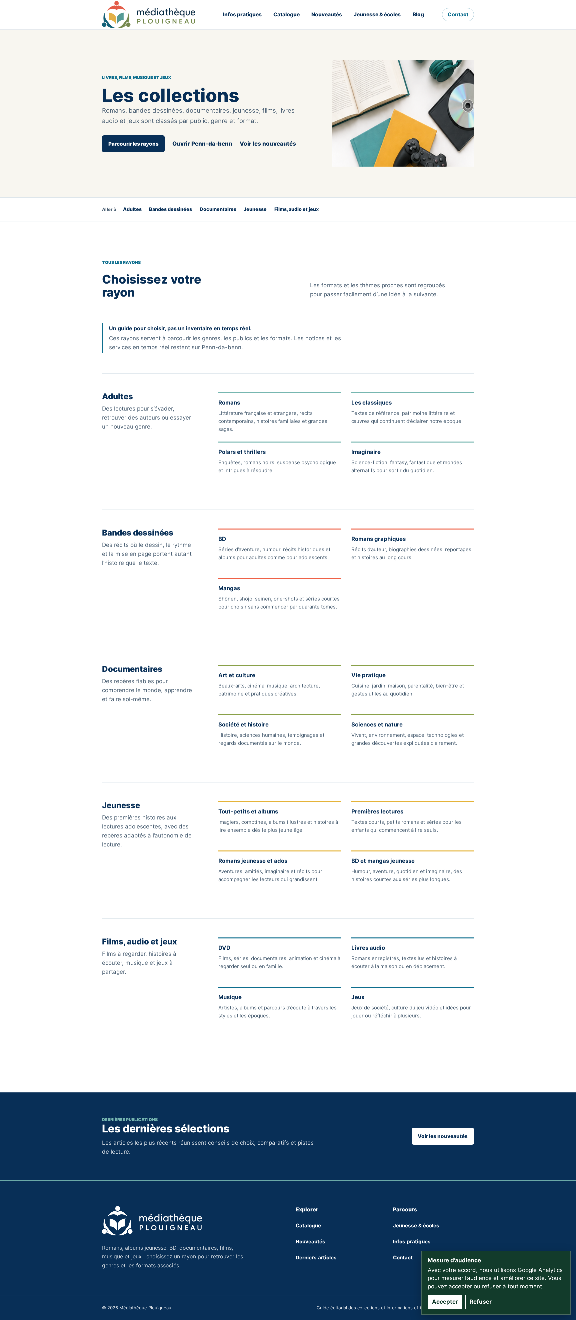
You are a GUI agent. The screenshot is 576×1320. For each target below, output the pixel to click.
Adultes (132, 209)
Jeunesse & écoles (377, 14)
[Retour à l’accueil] (148, 14)
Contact (458, 14)
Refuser (481, 1301)
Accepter (445, 1301)
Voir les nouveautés (268, 143)
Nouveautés (326, 14)
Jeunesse (255, 209)
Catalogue (286, 14)
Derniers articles (316, 1257)
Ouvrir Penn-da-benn (202, 143)
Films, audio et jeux (296, 209)
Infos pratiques (242, 14)
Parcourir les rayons (133, 144)
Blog (418, 14)
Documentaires (218, 209)
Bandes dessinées (170, 209)
